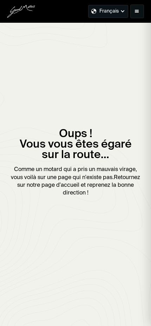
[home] (21, 11)
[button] (137, 11)
